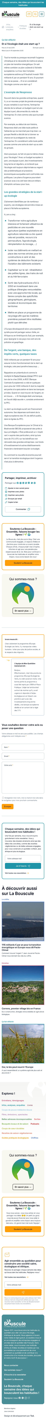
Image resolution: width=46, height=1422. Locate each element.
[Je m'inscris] (23, 1292)
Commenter (21, 509)
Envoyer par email (15, 499)
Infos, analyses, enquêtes (9, 27)
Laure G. (41, 48)
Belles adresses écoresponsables (17, 1119)
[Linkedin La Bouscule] (23, 483)
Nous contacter (11, 1365)
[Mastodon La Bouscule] (26, 483)
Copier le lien (13, 502)
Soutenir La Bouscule (23, 563)
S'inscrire (28, 14)
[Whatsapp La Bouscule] (32, 483)
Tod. (32, 1416)
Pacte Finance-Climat (23, 376)
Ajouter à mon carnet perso (18, 488)
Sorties (37, 1119)
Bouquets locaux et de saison (15, 1124)
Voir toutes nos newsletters (15, 873)
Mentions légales (9, 1408)
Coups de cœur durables (13, 1128)
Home (3, 27)
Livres (30, 1105)
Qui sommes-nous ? (13, 1370)
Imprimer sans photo (16, 495)
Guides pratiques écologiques (15, 1138)
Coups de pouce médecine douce (17, 1110)
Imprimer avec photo (16, 492)
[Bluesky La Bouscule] (34, 483)
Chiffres (34, 1138)
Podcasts (35, 1124)
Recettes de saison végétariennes (17, 1133)
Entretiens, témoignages (13, 1100)
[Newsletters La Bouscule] (29, 1398)
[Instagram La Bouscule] (20, 483)
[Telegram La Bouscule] (29, 483)
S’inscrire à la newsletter (15, 1374)
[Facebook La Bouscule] (18, 483)
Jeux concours (9, 1411)
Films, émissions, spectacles (15, 1114)
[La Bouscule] (10, 14)
